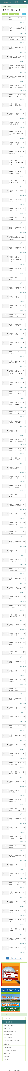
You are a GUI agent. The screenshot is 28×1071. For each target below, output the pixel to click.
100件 (5, 14)
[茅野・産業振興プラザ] (10, 991)
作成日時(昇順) (13, 14)
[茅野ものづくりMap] (10, 998)
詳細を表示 (23, 23)
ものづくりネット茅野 (11, 2)
